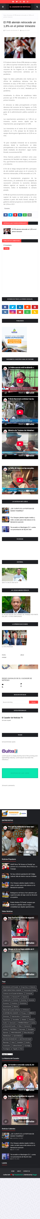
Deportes (25, 997)
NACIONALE (13, 1029)
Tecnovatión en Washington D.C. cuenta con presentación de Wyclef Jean (23, 528)
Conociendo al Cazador (30, 990)
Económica (14, 1003)
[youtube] (20, 312)
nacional (5, 1029)
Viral (21, 1049)
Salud (12, 1042)
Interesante (13, 1023)
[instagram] (20, 1)
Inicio (4, 15)
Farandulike (16, 1019)
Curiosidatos (6, 997)
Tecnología (27, 1045)
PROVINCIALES (7, 1036)
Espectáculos (6, 1019)
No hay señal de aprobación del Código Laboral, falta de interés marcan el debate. (23, 875)
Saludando (20, 1042)
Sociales (27, 1042)
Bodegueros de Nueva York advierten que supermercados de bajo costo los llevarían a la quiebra (23, 895)
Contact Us (26, 1171)
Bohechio (32, 987)
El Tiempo (23, 1013)
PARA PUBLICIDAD (16, 1032)
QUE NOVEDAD (17, 1036)
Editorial (16, 1006)
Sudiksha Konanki (17, 1045)
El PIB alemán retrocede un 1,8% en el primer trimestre (24, 230)
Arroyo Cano (24, 987)
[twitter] (17, 1)
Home (4, 655)
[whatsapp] (27, 312)
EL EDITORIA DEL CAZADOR (10, 1013)
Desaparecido (7, 1000)
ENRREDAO (31, 1013)
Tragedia (15, 1049)
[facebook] (13, 1)
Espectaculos (25, 1016)
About (19, 1171)
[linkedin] (20, 307)
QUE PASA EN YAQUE (25, 1039)
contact (4, 657)
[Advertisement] (20, 1198)
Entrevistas (6, 1016)
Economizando (7, 1006)
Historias (31, 1019)
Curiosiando (29, 993)
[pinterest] (24, 1)
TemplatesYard (18, 1175)
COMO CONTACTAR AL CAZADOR (12, 990)
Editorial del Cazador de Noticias (12, 1010)
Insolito (5, 1023)
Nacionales (22, 1029)
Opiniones (5, 1032)
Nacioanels (27, 1026)
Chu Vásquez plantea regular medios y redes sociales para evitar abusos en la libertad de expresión (22, 520)
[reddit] (27, 307)
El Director (26, 1010)
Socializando (6, 1045)
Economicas (23, 1003)
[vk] (5, 312)
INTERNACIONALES (23, 1023)
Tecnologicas (6, 1049)
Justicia (33, 1023)
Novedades (31, 1029)
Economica (6, 1003)
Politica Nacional (28, 1032)
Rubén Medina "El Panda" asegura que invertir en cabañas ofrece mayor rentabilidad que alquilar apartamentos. (22, 905)
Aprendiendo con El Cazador (10, 987)
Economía (31, 1000)
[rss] (35, 312)
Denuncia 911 (16, 997)
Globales (24, 1019)
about (22, 655)
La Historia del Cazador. (9, 1026)
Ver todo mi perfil (6, 720)
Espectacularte (16, 1016)
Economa (9, 15)
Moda (20, 1026)
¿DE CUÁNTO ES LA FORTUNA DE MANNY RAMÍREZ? (22, 510)
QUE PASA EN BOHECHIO (10, 1039)
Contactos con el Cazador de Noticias (13, 993)
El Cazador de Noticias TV (12, 30)
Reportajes (6, 1042)
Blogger (35, 1175)
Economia (23, 1000)
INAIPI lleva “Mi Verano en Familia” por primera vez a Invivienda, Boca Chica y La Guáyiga (23, 867)
